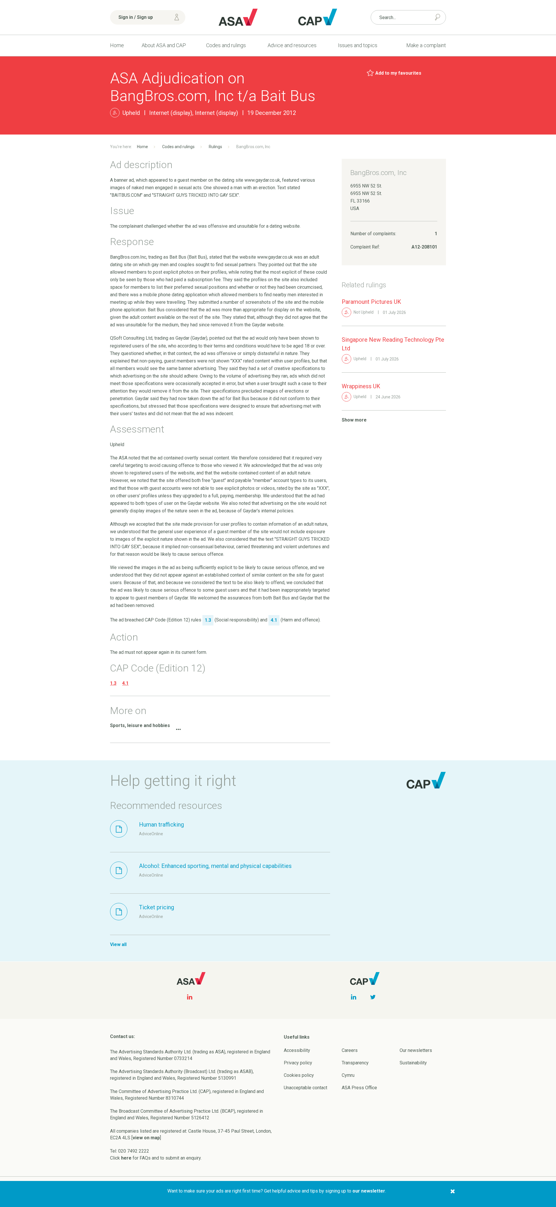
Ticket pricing (156, 907)
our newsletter (368, 1191)
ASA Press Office (359, 1087)
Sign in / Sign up (135, 17)
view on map (146, 1137)
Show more (354, 420)
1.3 (113, 683)
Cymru (348, 1075)
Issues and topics (357, 45)
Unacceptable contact (305, 1087)
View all (118, 944)
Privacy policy (298, 1063)
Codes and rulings (226, 45)
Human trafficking (161, 824)
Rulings (215, 146)
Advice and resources (292, 45)
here (126, 1158)
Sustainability (413, 1063)
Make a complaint (426, 45)
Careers (350, 1050)
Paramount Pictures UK (371, 301)
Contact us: (122, 1036)
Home (117, 45)
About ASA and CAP (164, 45)
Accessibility (297, 1050)
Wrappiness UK (361, 386)
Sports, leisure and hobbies (140, 725)
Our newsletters (416, 1050)
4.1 (125, 683)
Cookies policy (299, 1075)
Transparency (355, 1063)
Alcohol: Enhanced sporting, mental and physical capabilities (215, 865)
